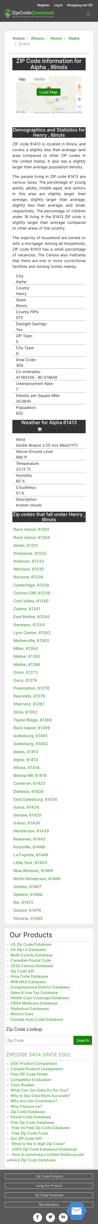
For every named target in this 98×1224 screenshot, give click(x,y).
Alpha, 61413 (25, 759)
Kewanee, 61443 (29, 839)
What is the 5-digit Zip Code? (38, 1143)
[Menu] (88, 14)
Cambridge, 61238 (31, 585)
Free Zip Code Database (32, 1122)
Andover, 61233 (28, 561)
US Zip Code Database (30, 944)
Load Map (48, 92)
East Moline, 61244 (31, 616)
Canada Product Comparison (36, 1068)
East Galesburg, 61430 (35, 799)
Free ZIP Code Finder (29, 1074)
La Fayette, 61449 (30, 854)
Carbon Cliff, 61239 (31, 593)
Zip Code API (22, 971)
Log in (58, 5)
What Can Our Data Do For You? (39, 1090)
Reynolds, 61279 (29, 696)
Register (43, 5)
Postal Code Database (30, 1116)
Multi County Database (31, 955)
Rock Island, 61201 (31, 529)
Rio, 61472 (23, 902)
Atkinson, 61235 (28, 569)
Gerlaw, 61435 (27, 815)
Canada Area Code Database (36, 1019)
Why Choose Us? (26, 1106)
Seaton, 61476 (27, 910)
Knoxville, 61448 (29, 847)
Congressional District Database (40, 987)
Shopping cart (80, 5)
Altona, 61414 (26, 767)
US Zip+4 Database (28, 949)
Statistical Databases (29, 1008)
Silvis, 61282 (25, 712)
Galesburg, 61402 (30, 743)
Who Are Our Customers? (33, 1100)
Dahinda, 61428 (28, 791)
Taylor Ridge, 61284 (32, 720)
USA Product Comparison (33, 1063)
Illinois (37, 38)
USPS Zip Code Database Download (44, 1149)
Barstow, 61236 (28, 577)
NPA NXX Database (28, 981)
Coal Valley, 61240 (31, 600)
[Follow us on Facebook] (37, 1216)
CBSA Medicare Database (33, 1003)
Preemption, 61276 (31, 688)
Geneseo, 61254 (29, 624)
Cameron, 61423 (29, 783)
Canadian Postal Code (30, 960)
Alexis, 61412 (25, 751)
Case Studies (22, 1084)
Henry (56, 38)
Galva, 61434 (26, 807)
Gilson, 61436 (26, 823)
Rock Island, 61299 (31, 727)
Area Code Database (29, 976)
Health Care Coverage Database (39, 997)
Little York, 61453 (30, 862)
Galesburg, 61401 (30, 735)
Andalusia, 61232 (29, 553)
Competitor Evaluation (30, 1079)
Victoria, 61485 (28, 918)
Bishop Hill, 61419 (30, 775)
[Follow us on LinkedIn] (63, 1216)
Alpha (74, 38)
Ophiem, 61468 (28, 894)
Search (83, 1040)
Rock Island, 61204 (31, 537)
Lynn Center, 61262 (31, 632)
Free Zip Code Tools (30, 1133)
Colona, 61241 (26, 608)
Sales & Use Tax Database (34, 992)
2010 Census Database (31, 965)
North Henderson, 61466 (37, 878)
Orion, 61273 (25, 672)
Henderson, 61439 (31, 831)
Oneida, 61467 (27, 886)
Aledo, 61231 (25, 545)
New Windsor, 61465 (33, 870)
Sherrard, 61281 (28, 704)
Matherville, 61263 (31, 640)
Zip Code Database (27, 1111)
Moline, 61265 (26, 656)
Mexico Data (21, 1013)
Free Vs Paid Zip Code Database (41, 1127)
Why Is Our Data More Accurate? (40, 1095)
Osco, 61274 (25, 680)
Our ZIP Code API (26, 1138)
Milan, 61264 (25, 648)
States (19, 38)
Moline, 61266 (26, 664)
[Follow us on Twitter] (50, 1216)
